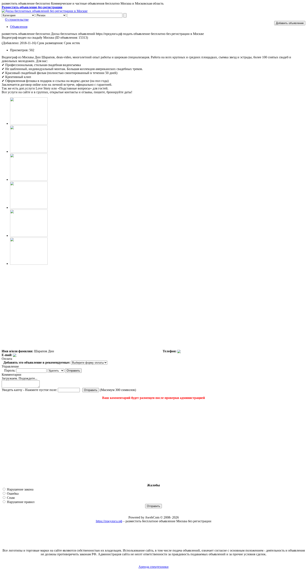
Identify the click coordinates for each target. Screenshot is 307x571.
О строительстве (17, 19)
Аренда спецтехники (153, 566)
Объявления (18, 26)
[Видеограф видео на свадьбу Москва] (29, 123)
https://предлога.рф (109, 521)
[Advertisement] (27, 441)
